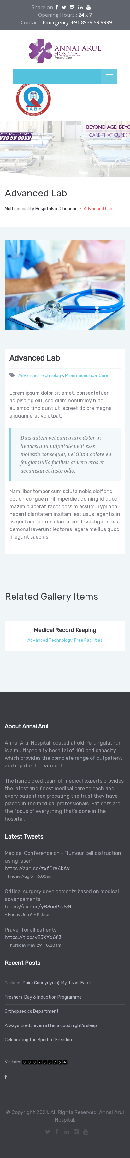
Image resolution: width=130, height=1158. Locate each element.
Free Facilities (88, 640)
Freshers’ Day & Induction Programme (43, 997)
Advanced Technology (40, 375)
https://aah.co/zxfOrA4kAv (37, 868)
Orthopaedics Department (32, 1011)
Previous (14, 291)
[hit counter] (45, 1062)
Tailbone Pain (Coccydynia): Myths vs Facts (48, 983)
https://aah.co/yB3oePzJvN (38, 907)
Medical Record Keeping (65, 630)
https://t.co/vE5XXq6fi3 (33, 937)
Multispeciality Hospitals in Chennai (40, 209)
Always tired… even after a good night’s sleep (51, 1025)
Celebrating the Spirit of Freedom (39, 1040)
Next (117, 291)
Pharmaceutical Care (86, 375)
